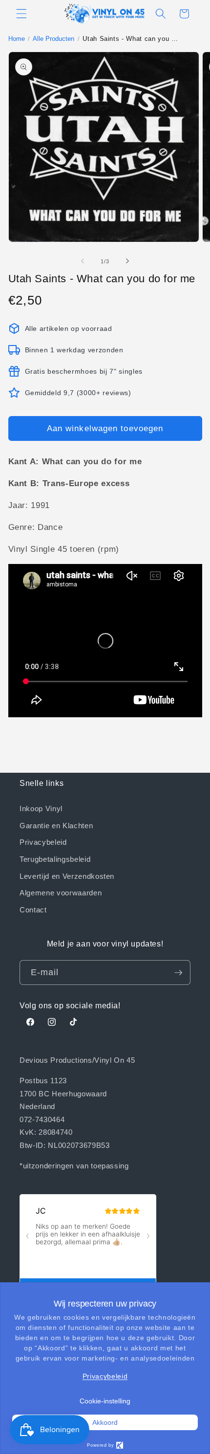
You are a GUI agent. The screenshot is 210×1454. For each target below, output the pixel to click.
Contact (33, 909)
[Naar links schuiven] (82, 261)
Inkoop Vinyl (41, 808)
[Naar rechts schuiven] (127, 261)
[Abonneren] (178, 972)
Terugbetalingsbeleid (55, 859)
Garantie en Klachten (56, 825)
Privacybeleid (43, 842)
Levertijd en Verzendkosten (67, 876)
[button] (21, 13)
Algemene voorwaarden (61, 892)
